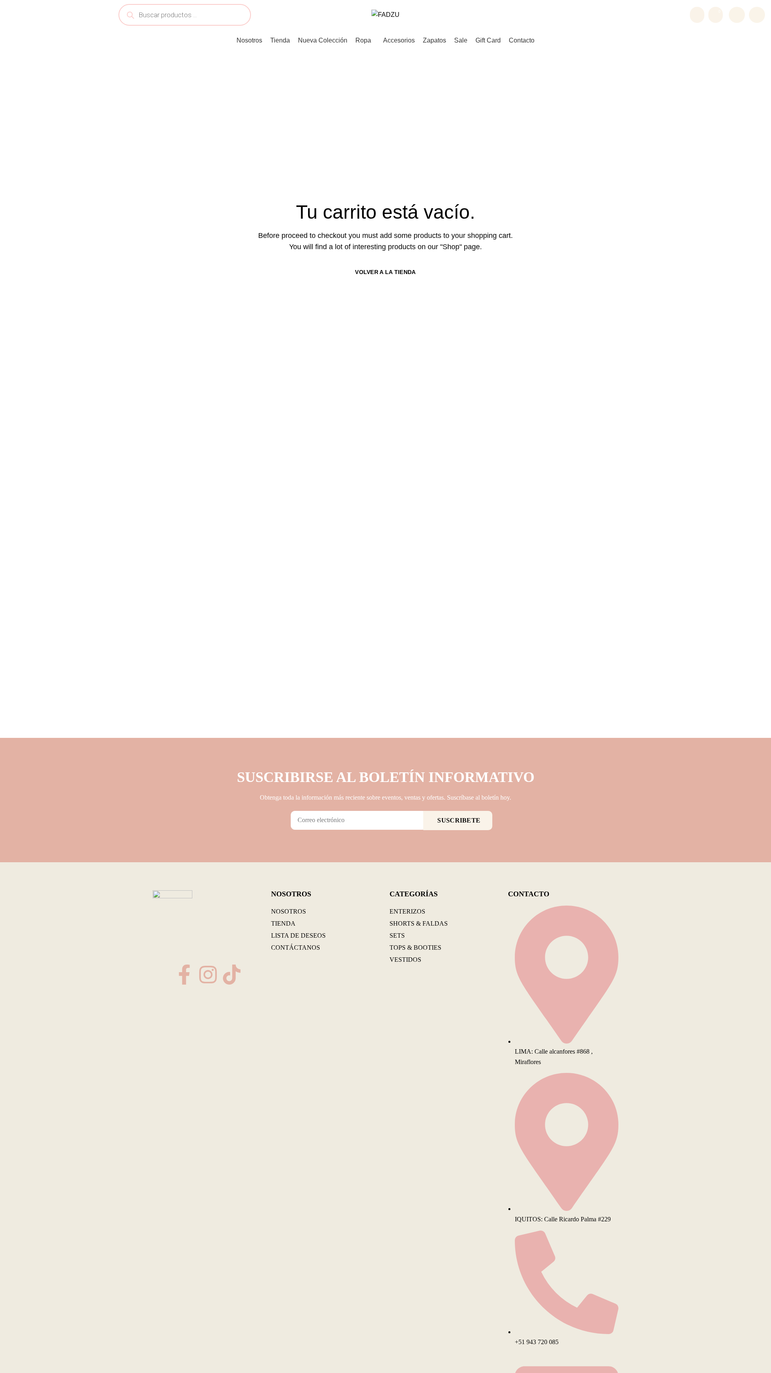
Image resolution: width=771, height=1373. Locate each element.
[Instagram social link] (757, 15)
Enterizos (407, 911)
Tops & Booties (415, 947)
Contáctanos (295, 947)
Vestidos (405, 959)
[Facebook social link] (737, 15)
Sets (397, 935)
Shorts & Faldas (419, 923)
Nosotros (288, 911)
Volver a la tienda (385, 272)
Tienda (283, 923)
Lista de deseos (298, 935)
